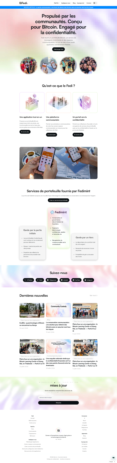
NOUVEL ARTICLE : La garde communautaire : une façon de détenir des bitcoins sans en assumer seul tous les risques (58, 7)
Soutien (84, 448)
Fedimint (84, 438)
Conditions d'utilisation (65, 459)
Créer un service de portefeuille (32, 446)
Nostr (84, 420)
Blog (74, 3)
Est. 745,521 (58, 439)
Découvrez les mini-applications (32, 451)
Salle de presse (32, 420)
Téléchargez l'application (32, 442)
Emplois (85, 451)
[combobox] (112, 461)
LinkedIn (84, 423)
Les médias (84, 446)
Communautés (32, 431)
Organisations (32, 433)
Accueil (32, 418)
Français (111, 461)
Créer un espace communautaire (32, 444)
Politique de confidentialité (53, 459)
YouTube (84, 429)
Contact (89, 3)
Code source (32, 423)
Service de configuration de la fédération (32, 448)
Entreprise (84, 444)
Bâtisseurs (32, 436)
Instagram (84, 425)
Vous (32, 429)
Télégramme (84, 427)
